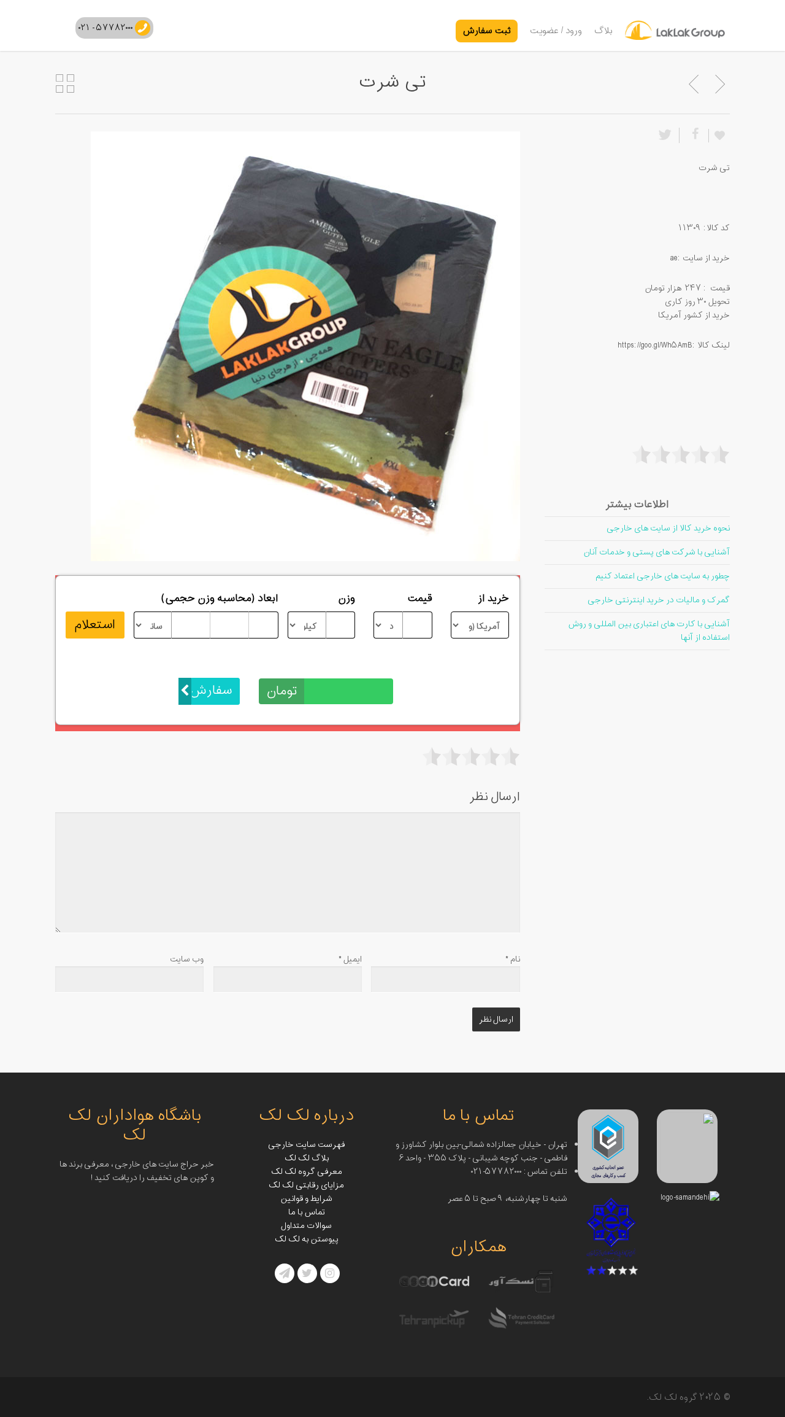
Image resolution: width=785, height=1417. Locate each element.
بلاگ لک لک (307, 1158)
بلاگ (603, 31)
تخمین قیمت (365, 665)
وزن (346, 598)
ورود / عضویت (556, 31)
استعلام (94, 625)
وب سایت (187, 959)
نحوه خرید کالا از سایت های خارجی (668, 528)
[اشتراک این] (693, 135)
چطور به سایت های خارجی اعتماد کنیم (662, 576)
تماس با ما (306, 1212)
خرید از (493, 598)
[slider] (471, 756)
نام (512, 959)
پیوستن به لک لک (307, 1239)
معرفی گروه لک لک (306, 1171)
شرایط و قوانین (306, 1198)
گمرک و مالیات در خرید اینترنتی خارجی (659, 600)
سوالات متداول (306, 1225)
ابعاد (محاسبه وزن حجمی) (219, 598)
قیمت (419, 598)
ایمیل (350, 959)
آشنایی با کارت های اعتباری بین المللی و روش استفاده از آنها (649, 630)
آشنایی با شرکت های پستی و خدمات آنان (656, 552)
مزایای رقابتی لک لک (306, 1185)
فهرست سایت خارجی (306, 1144)
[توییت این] (667, 135)
